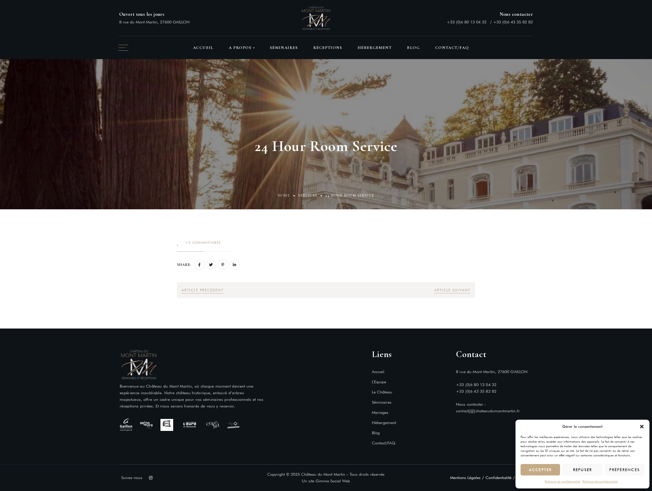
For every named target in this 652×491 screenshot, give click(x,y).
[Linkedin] (234, 264)
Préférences (624, 470)
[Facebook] (199, 264)
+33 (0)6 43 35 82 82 (513, 22)
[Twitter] (211, 264)
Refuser (582, 470)
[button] (641, 426)
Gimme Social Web (333, 481)
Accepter (540, 470)
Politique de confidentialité (562, 481)
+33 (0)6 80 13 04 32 (466, 22)
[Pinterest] (223, 264)
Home (284, 195)
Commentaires (204, 242)
